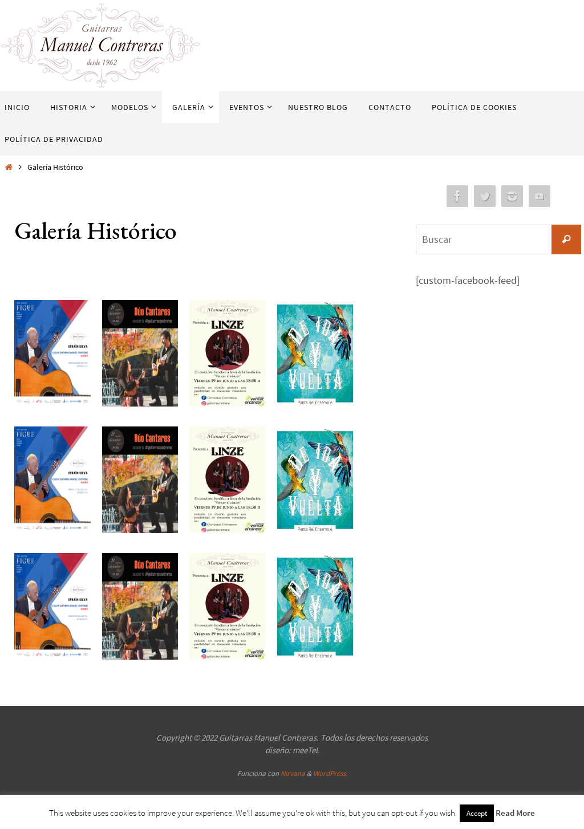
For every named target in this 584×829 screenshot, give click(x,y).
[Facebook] (457, 196)
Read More (515, 812)
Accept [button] (477, 813)
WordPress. (330, 773)
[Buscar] (566, 239)
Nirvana (293, 773)
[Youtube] (539, 196)
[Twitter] (485, 196)
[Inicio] (8, 167)
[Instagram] (512, 196)
